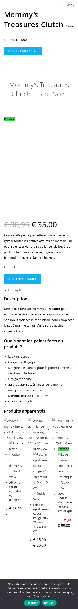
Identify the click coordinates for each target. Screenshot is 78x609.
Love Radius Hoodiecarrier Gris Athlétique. (66, 502)
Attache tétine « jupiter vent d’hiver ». (15, 491)
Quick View (14, 438)
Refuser (49, 602)
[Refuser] (73, 594)
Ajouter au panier (22, 51)
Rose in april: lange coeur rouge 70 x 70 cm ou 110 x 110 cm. (41, 518)
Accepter (32, 602)
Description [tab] (16, 290)
